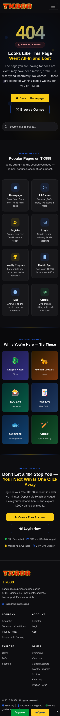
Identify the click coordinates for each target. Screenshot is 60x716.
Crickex (36, 674)
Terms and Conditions (14, 626)
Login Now (32, 529)
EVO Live (37, 679)
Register (36, 621)
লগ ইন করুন (40, 712)
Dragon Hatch (39, 684)
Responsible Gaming (13, 637)
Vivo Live (37, 658)
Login (35, 626)
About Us (7, 621)
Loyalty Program (41, 669)
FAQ (4, 658)
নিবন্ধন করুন (20, 712)
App (34, 631)
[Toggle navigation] (53, 6)
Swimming (37, 652)
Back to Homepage (32, 98)
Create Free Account (32, 517)
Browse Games (32, 109)
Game (5, 652)
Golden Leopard (41, 663)
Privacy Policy (9, 631)
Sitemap (6, 663)
